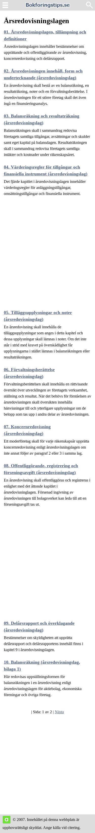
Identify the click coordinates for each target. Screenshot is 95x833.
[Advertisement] (47, 250)
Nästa (59, 712)
